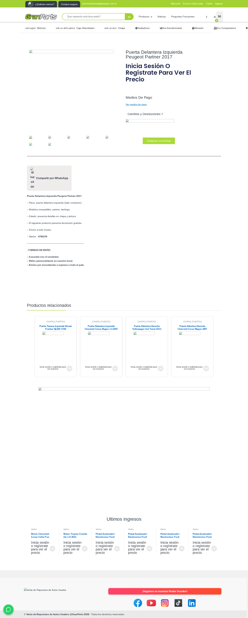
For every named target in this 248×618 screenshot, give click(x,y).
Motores (41, 28)
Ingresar (219, 3)
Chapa (121, 28)
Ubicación (175, 3)
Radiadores (143, 28)
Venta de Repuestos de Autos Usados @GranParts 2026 (57, 614)
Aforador (199, 28)
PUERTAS (60, 321)
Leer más (69, 368)
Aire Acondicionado (172, 28)
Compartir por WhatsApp (52, 178)
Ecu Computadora (226, 28)
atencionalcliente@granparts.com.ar (99, 3)
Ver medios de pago (136, 104)
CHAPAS (51, 321)
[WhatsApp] (8, 609)
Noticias (162, 16)
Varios (34, 529)
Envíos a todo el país (193, 3)
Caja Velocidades (85, 28)
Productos (144, 16)
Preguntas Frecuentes (182, 16)
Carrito (209, 3)
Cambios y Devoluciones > (145, 114)
